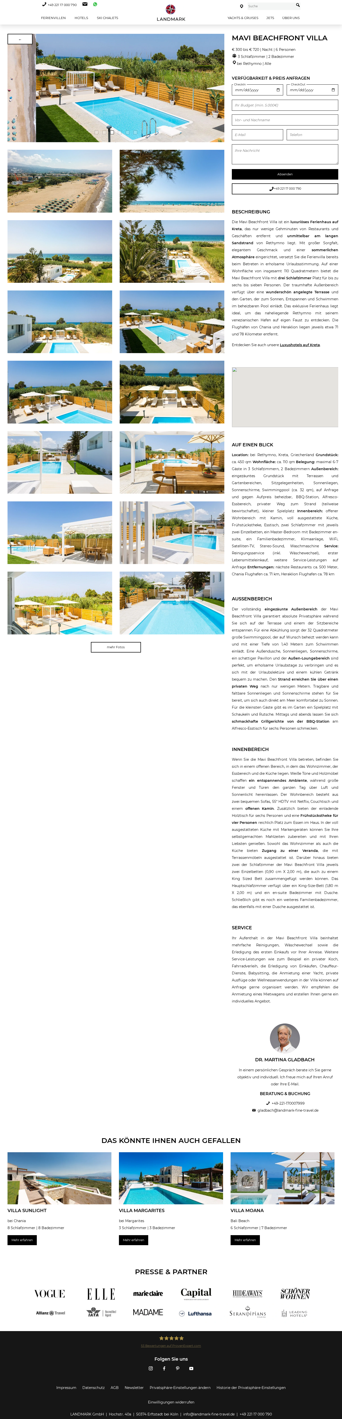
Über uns (291, 18)
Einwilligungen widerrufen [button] (171, 1402)
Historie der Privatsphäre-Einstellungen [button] (251, 1387)
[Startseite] (171, 12)
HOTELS (81, 18)
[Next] (218, 87)
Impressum (66, 1387)
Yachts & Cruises (243, 18)
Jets (270, 18)
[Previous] (13, 87)
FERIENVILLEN (53, 18)
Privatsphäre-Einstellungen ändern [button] (180, 1387)
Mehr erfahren (22, 1240)
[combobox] (271, 6)
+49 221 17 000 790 (62, 5)
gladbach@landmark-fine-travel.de (288, 1110)
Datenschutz (93, 1387)
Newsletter (134, 1387)
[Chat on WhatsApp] (94, 5)
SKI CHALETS (107, 18)
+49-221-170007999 (288, 1103)
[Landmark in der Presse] (97, 1303)
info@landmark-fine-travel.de (209, 1414)
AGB (115, 1387)
